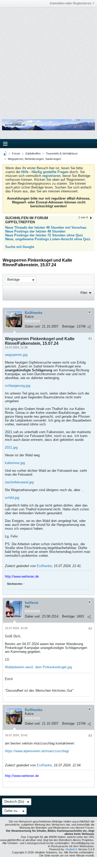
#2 (90, 628)
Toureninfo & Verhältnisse (62, 153)
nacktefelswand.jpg (19, 482)
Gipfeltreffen (33, 153)
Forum (16, 153)
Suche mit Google (19, 247)
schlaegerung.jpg (17, 386)
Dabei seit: (33, 326)
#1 (90, 338)
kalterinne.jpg (15, 463)
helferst (31, 603)
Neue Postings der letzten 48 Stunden (35, 231)
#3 (90, 736)
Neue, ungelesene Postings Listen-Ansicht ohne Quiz (48, 239)
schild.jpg (12, 498)
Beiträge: (69, 326)
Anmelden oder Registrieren (70, 3)
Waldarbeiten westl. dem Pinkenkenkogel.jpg (38, 667)
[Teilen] (89, 327)
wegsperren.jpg (16, 355)
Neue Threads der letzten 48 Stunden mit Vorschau (45, 227)
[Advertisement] (48, 59)
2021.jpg (11, 447)
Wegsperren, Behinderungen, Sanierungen (34, 158)
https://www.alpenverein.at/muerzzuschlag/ (37, 751)
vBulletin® (71, 849)
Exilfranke (33, 313)
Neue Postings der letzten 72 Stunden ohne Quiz (44, 235)
